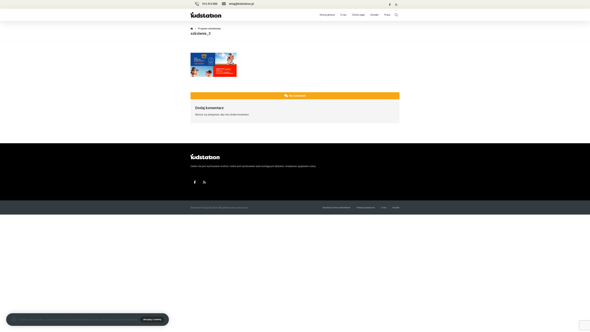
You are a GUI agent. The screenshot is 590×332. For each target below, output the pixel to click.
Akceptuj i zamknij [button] (152, 319)
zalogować (213, 114)
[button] (390, 5)
